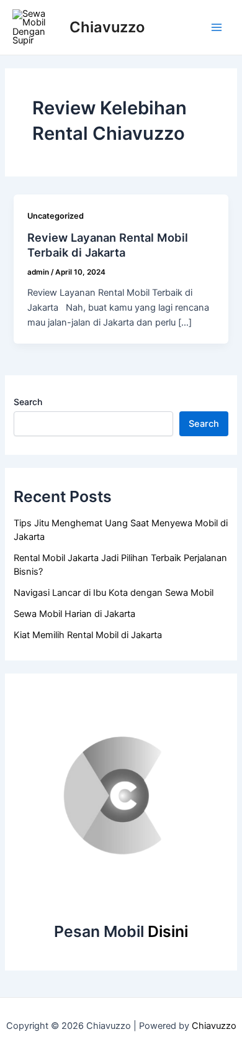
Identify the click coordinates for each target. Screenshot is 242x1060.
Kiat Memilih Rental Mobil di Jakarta (88, 635)
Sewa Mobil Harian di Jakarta (74, 613)
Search (28, 401)
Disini (168, 931)
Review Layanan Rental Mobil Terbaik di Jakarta (107, 245)
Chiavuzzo (107, 27)
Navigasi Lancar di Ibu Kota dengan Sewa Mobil (113, 592)
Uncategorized (55, 216)
